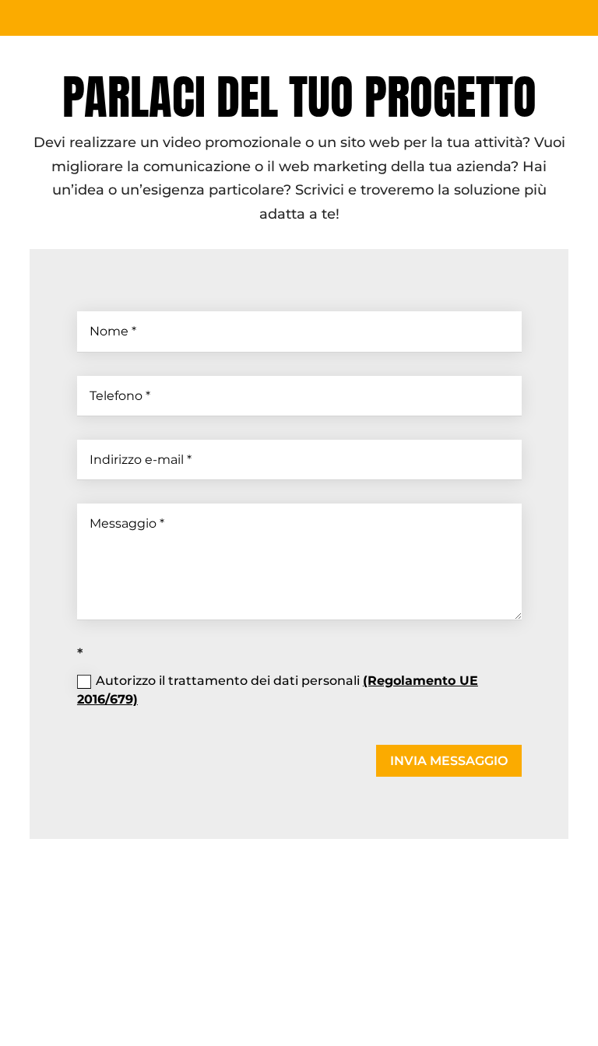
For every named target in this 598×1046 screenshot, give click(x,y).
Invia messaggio (449, 760)
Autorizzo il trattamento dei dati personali (277, 690)
